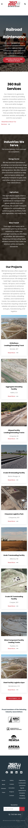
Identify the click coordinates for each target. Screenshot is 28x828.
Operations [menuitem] (22, 785)
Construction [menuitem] (22, 783)
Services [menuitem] (3, 788)
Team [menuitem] (3, 792)
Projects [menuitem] (11, 792)
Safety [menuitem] (12, 780)
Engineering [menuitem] (22, 780)
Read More (11, 353)
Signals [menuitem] (22, 788)
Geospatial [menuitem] (22, 798)
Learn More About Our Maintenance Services (14, 60)
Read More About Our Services (8, 123)
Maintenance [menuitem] (22, 790)
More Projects (12, 698)
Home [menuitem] (3, 780)
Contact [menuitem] (11, 795)
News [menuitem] (3, 784)
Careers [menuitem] (11, 784)
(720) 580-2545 (16, 814)
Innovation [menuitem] (12, 788)
